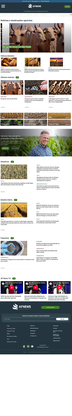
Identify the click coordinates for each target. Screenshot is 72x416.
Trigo (49, 67)
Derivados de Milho (12, 336)
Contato (55, 328)
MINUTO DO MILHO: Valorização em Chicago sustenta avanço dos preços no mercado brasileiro (11, 71)
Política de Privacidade (56, 335)
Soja (25, 67)
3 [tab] (5, 50)
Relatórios (33, 330)
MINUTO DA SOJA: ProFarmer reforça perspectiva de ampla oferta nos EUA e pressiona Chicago (34, 71)
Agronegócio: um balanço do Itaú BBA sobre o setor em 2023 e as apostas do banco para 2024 (47, 259)
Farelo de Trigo (11, 331)
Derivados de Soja (42, 184)
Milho (2, 67)
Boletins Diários (34, 328)
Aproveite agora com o (36, 1)
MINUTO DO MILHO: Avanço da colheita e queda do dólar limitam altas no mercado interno (47, 207)
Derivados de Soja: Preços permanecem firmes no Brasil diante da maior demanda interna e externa (48, 187)
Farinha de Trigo (11, 328)
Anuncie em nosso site (57, 331)
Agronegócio (28, 96)
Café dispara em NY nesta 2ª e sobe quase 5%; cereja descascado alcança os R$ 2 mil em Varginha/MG (60, 100)
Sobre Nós (55, 325)
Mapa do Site (56, 340)
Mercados (4, 96)
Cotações (32, 333)
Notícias (32, 325)
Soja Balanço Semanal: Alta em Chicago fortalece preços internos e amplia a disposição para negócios (47, 179)
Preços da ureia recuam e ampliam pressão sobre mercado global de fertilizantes (34, 100)
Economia (39, 241)
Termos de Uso (56, 338)
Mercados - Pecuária (8, 43)
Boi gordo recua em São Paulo (17, 47)
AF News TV (33, 335)
